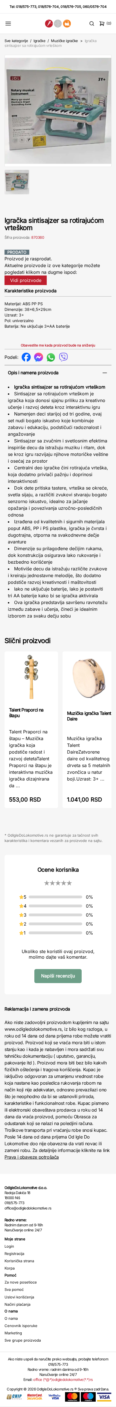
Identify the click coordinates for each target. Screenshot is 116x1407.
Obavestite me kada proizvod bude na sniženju (58, 345)
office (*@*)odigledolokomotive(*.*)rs (63, 1379)
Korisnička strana (19, 1261)
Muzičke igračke (64, 40)
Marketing (13, 1333)
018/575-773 (26, 6)
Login (9, 1246)
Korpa (10, 1268)
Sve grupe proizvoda (23, 1340)
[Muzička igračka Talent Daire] (89, 680)
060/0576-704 (95, 6)
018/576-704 (48, 6)
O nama (11, 1318)
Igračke (40, 40)
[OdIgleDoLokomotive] (58, 23)
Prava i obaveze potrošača (32, 1157)
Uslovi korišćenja (19, 1297)
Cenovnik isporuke (21, 1325)
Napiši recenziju (58, 976)
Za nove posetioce (21, 1282)
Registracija (14, 1253)
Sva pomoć (14, 1289)
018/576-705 (71, 6)
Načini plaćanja (17, 1304)
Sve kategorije (16, 40)
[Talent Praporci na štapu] (31, 679)
